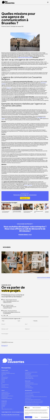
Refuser (36, 417)
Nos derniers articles (28, 390)
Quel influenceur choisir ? (29, 393)
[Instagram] (3, 315)
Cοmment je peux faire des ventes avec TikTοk (32, 392)
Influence (3, 390)
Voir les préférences (44, 417)
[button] (48, 407)
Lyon (19, 320)
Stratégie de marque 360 (17, 26)
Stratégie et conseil (4, 370)
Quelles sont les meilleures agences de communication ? (34, 401)
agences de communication (25, 57)
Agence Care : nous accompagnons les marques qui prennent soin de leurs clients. (22, 412)
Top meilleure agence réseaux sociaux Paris (32, 404)
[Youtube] (7, 315)
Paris (3, 320)
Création (26, 370)
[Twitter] (4, 315)
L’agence (3, 412)
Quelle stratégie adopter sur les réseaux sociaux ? (33, 399)
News (9, 414)
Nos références (4, 414)
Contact (17, 414)
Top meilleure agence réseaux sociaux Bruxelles (32, 405)
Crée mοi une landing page (29, 395)
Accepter (28, 417)
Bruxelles (35, 320)
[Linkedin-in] (1, 315)
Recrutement (13, 414)
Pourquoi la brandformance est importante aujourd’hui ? (34, 402)
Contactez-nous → (25, 198)
